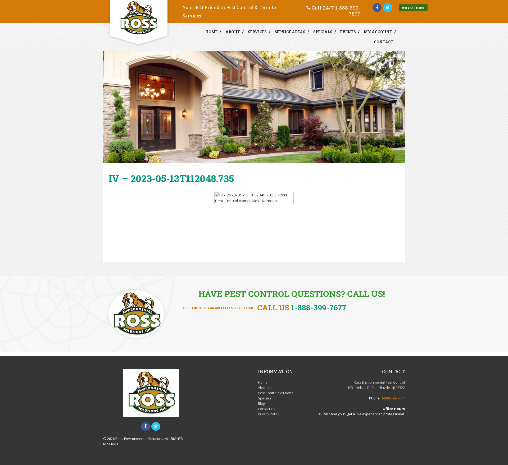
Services (257, 31)
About (232, 31)
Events (348, 31)
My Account (378, 31)
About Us (265, 387)
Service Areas (290, 31)
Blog (261, 403)
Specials (322, 31)
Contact (383, 41)
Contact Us (266, 408)
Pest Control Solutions (275, 392)
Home (211, 31)
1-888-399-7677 (347, 10)
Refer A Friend (413, 8)
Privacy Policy (268, 414)
